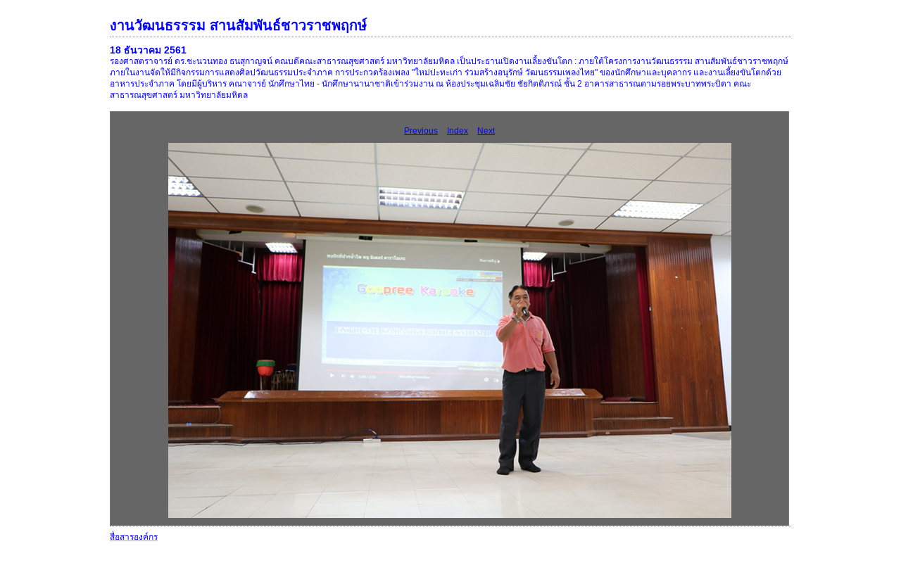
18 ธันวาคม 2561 (148, 50)
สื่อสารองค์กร (134, 537)
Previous (421, 131)
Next (486, 131)
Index (457, 131)
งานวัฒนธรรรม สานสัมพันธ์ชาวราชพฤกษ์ (238, 25)
